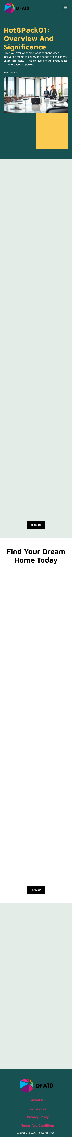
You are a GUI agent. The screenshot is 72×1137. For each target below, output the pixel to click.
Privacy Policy (38, 1117)
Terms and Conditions (37, 1125)
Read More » (10, 72)
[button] (65, 7)
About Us (38, 1100)
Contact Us (38, 1108)
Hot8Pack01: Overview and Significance (29, 38)
